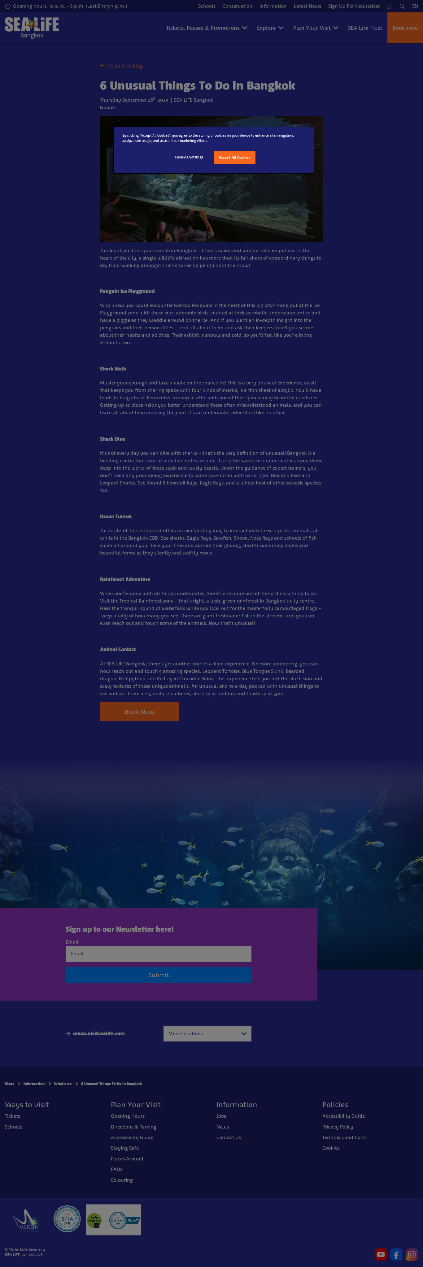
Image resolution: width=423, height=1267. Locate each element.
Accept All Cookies (234, 157)
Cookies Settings (189, 157)
